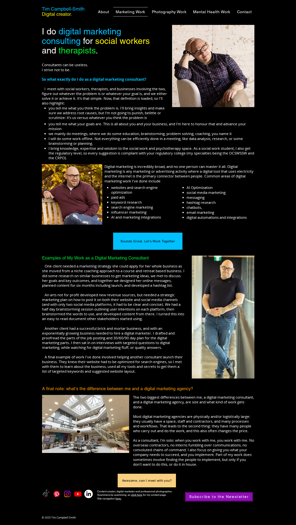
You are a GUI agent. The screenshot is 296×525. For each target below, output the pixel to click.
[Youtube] (78, 494)
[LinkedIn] (88, 494)
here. (118, 498)
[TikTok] (46, 494)
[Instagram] (67, 494)
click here (136, 494)
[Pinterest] (56, 494)
